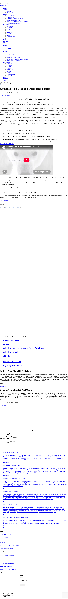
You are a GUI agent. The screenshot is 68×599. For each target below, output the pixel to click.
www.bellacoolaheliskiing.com (8, 555)
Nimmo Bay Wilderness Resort (15, 18)
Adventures (10, 26)
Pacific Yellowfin (4, 543)
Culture (9, 30)
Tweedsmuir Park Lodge (13, 23)
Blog (4, 39)
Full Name (22, 576)
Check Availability (5, 95)
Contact (5, 42)
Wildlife (9, 33)
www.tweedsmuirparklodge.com (8, 569)
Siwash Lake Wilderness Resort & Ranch (17, 21)
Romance (9, 38)
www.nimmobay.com (5, 561)
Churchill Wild (10, 17)
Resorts (5, 14)
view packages (4, 200)
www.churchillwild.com (6, 558)
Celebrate (9, 27)
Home (5, 8)
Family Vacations (11, 32)
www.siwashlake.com (6, 566)
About (5, 9)
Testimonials (10, 12)
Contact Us (3, 144)
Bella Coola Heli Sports (13, 15)
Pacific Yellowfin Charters (13, 20)
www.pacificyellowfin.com (7, 563)
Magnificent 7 (3, 5)
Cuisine (9, 29)
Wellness (9, 35)
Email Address (24, 580)
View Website (10, 144)
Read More (3, 386)
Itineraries (5, 41)
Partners (9, 11)
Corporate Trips (11, 36)
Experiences (6, 24)
